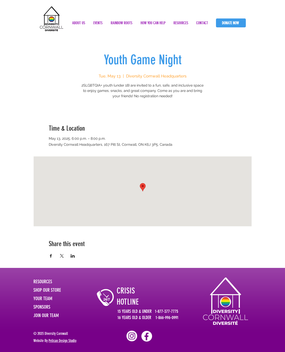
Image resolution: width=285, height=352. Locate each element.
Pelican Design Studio (62, 340)
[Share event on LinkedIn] (73, 256)
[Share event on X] (62, 256)
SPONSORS (41, 307)
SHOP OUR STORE (47, 290)
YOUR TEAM (42, 298)
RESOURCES (42, 282)
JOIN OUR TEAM (46, 315)
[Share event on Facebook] (51, 256)
